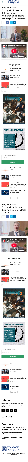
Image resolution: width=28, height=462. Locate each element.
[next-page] (5, 91)
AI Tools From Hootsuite (16, 75)
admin (11, 70)
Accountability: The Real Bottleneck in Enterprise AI (11, 438)
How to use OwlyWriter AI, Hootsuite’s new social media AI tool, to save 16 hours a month (18, 84)
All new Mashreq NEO (15, 68)
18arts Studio (16, 460)
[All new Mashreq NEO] (5, 70)
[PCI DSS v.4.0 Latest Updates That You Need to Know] (5, 192)
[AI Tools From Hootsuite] (5, 77)
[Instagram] (7, 410)
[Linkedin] (14, 22)
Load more (13, 198)
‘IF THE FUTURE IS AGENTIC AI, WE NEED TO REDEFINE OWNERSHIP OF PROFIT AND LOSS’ (13, 428)
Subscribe (12, 162)
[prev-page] (2, 91)
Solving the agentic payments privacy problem (11, 433)
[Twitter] (11, 22)
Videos (3, 72)
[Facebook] (7, 22)
